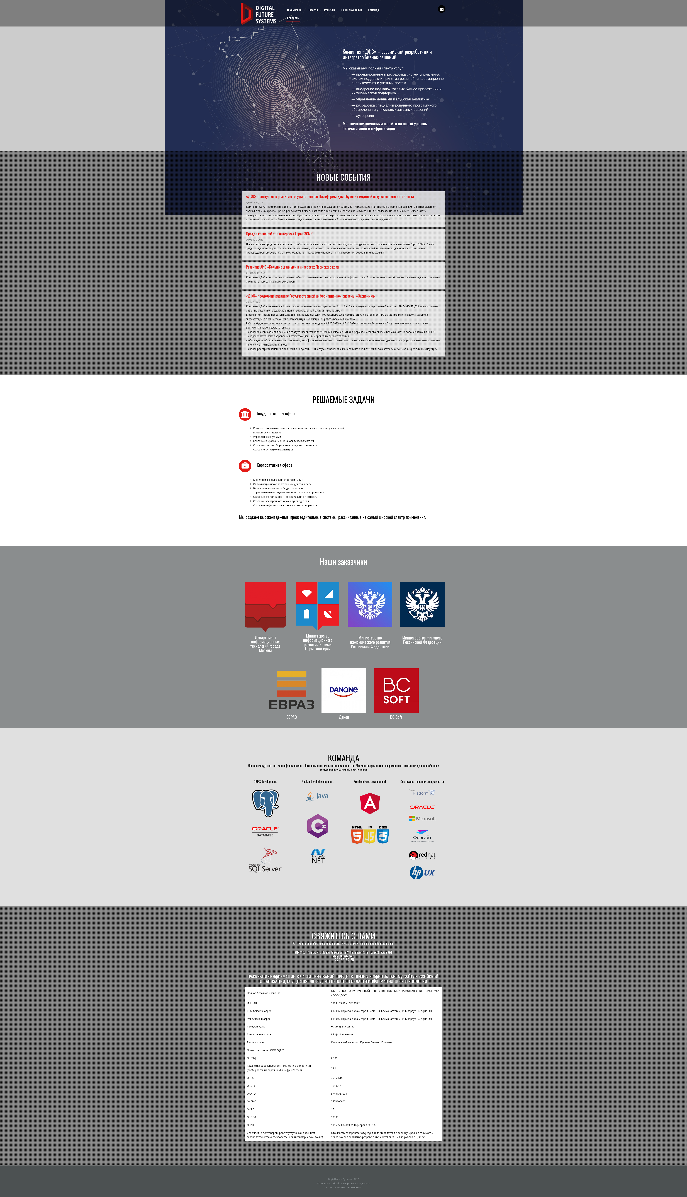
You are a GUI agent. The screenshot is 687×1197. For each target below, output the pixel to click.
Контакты (293, 18)
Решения (329, 10)
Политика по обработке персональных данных (343, 1183)
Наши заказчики (351, 10)
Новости (313, 10)
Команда (373, 10)
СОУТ (329, 1187)
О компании (294, 10)
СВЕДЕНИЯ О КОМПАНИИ (347, 1187)
